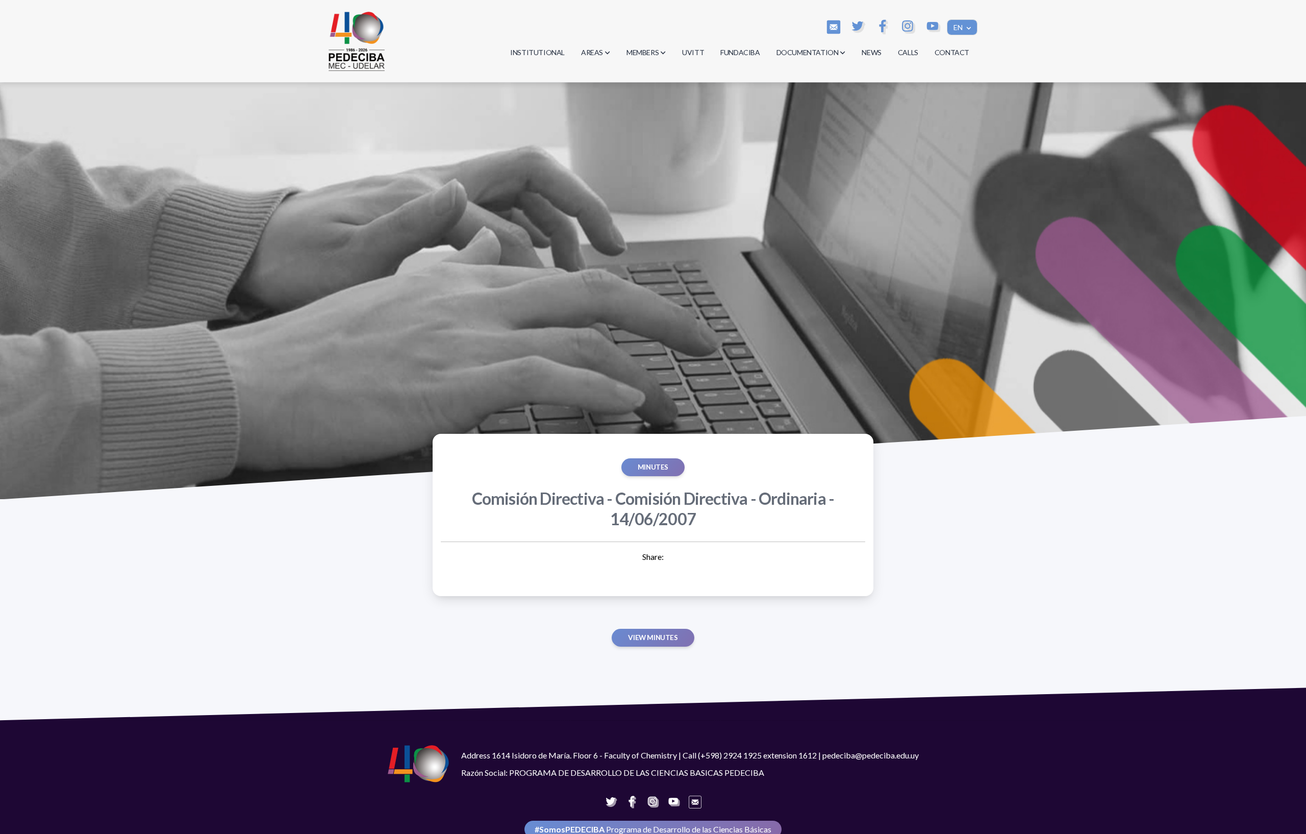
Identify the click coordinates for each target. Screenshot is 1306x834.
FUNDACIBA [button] (740, 52)
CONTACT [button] (952, 52)
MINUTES (653, 467)
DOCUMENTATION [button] (807, 52)
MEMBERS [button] (642, 52)
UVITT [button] (693, 52)
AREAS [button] (592, 52)
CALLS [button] (908, 52)
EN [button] (958, 27)
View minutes (652, 637)
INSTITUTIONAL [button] (537, 52)
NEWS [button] (871, 52)
